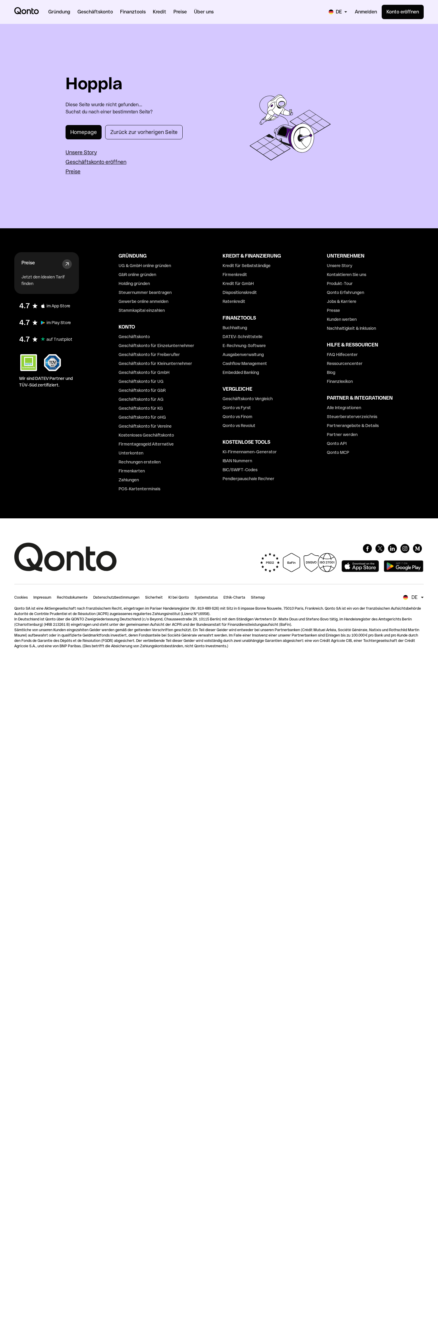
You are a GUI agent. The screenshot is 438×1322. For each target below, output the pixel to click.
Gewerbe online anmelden (143, 301)
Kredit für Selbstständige (247, 265)
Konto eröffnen (402, 12)
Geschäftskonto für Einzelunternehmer (156, 345)
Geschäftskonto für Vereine (145, 426)
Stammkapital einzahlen (142, 310)
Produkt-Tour (340, 283)
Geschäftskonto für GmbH (144, 372)
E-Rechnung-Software (244, 345)
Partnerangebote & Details (353, 425)
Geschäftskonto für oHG (142, 417)
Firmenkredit (235, 274)
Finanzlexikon (340, 381)
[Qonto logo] (26, 10)
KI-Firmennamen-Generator (250, 451)
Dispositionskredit (240, 292)
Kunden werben (342, 319)
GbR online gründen (137, 274)
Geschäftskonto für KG (141, 408)
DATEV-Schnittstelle (243, 336)
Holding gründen (134, 283)
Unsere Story (81, 152)
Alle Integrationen (344, 407)
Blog (331, 372)
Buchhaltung (235, 327)
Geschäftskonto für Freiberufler (149, 354)
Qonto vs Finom (237, 416)
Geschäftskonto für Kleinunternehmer (155, 363)
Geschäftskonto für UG (141, 381)
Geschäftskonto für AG (141, 399)
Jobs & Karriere (341, 301)
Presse (333, 310)
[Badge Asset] (367, 548)
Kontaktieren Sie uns (346, 274)
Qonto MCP (338, 452)
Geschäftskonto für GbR (142, 390)
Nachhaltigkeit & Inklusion (351, 328)
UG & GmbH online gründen (145, 265)
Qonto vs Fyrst (237, 407)
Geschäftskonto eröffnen (96, 162)
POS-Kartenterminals (139, 488)
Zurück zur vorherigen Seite (144, 132)
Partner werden (342, 434)
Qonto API (337, 443)
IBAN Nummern (237, 460)
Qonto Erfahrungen (345, 292)
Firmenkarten (132, 471)
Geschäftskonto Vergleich (248, 398)
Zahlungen (129, 479)
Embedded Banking (241, 372)
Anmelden (366, 12)
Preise (73, 171)
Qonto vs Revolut (239, 425)
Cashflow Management (245, 363)
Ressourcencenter (345, 363)
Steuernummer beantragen (145, 292)
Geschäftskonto (134, 336)
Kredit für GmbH (238, 283)
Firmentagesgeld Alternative (146, 444)
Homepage (83, 132)
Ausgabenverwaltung (243, 354)
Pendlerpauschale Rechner (248, 478)
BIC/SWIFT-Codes (240, 469)
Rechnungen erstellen (140, 462)
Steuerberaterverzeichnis (352, 416)
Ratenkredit (234, 301)
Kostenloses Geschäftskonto (146, 435)
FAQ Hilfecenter (342, 354)
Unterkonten (131, 453)
